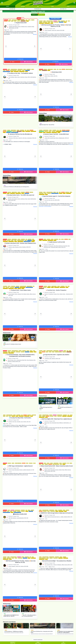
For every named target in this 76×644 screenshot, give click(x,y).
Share (13, 61)
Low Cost (31, 130)
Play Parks (14, 131)
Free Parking (16, 71)
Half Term (53, 131)
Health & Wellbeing (18, 463)
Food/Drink (28, 69)
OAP (40, 351)
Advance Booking (14, 69)
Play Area (46, 131)
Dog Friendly (44, 70)
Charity (51, 463)
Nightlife (43, 416)
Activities (45, 69)
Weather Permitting (69, 69)
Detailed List (34, 14)
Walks (12, 240)
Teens (71, 192)
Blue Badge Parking (6, 71)
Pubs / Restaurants (13, 70)
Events (7, 6)
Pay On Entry (9, 131)
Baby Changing (58, 131)
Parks (27, 463)
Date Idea (61, 350)
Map (38, 6)
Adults (9, 69)
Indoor (33, 69)
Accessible (27, 70)
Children (40, 132)
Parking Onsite (21, 71)
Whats (53, 6)
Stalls (26, 240)
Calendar (23, 6)
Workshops (18, 351)
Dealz (68, 6)
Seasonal (30, 463)
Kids (60, 69)
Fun (57, 69)
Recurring (67, 192)
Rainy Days (19, 70)
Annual (48, 463)
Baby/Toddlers (50, 69)
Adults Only (64, 416)
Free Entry (5, 69)
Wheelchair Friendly (17, 512)
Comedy (18, 511)
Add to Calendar (29, 61)
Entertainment (20, 69)
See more (35, 34)
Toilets (26, 71)
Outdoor (7, 70)
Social (9, 351)
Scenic (23, 70)
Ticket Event (41, 193)
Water (45, 193)
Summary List (41, 14)
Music (4, 70)
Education (24, 350)
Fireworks (23, 511)
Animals (8, 130)
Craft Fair (48, 239)
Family (25, 69)
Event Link (21, 59)
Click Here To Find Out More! (45, 206)
